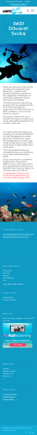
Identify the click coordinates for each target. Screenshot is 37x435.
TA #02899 (27, 1)
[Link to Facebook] (26, 432)
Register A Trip (8, 373)
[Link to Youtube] (32, 432)
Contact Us (6, 376)
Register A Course (9, 371)
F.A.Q (4, 280)
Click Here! (6, 321)
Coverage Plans (8, 297)
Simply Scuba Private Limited (14, 1)
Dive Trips (6, 273)
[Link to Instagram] (29, 432)
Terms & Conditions (9, 300)
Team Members (8, 278)
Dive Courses (7, 271)
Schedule (6, 369)
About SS (6, 275)
